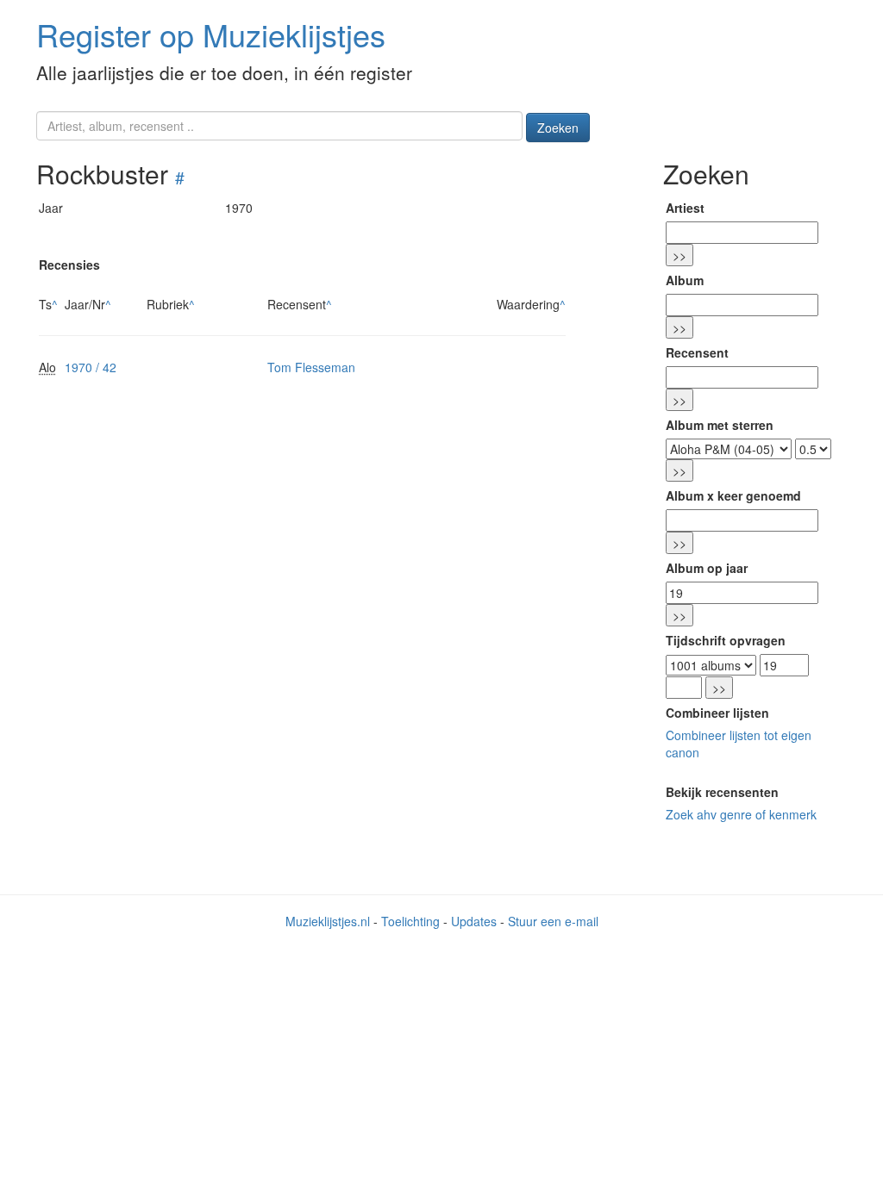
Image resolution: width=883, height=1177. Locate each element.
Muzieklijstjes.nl (327, 921)
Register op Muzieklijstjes (210, 34)
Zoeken (558, 127)
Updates (474, 921)
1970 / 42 (90, 367)
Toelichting (410, 921)
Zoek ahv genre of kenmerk (741, 814)
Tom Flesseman (311, 367)
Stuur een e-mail (553, 921)
